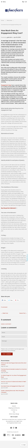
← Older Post (4, 313)
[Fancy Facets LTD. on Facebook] (11, 428)
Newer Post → (23, 313)
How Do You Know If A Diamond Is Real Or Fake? (13, 381)
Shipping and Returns (14, 408)
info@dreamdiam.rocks (14, 423)
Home (2, 20)
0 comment (4, 307)
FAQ (14, 412)
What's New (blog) (14, 414)
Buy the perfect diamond (8, 208)
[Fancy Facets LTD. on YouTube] (16, 428)
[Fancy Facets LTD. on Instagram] (13, 428)
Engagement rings (6, 85)
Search (14, 406)
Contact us (14, 410)
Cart (25, 2)
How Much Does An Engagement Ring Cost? (12, 386)
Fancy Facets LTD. (15, 432)
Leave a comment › (6, 324)
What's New (9, 20)
